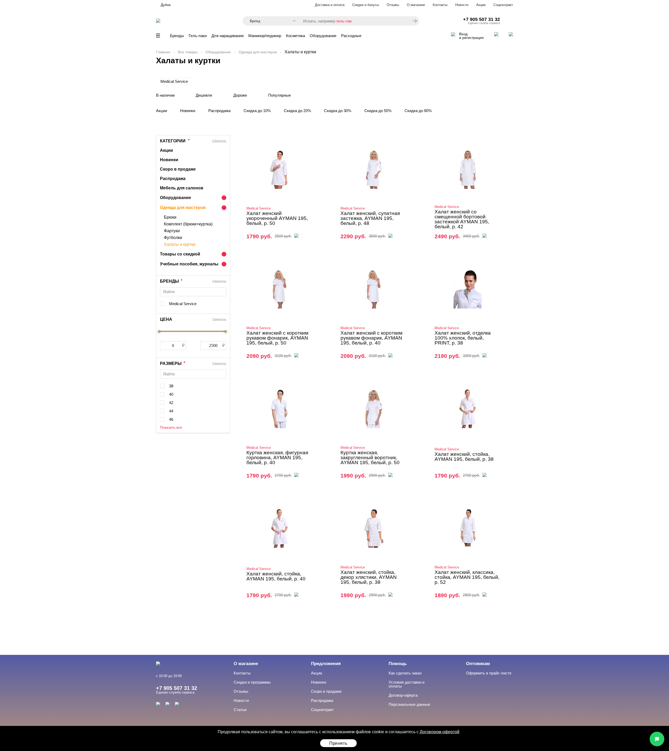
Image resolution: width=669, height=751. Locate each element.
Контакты (440, 5)
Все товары (188, 52)
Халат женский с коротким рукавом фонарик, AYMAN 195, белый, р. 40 (371, 338)
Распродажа (219, 110)
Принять (338, 743)
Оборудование (323, 36)
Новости (461, 5)
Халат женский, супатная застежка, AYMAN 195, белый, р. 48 (370, 218)
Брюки (170, 217)
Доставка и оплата (329, 5)
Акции (481, 5)
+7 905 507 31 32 (481, 19)
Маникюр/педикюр (264, 36)
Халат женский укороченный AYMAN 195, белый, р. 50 (277, 218)
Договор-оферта (403, 695)
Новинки (187, 110)
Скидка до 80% (418, 110)
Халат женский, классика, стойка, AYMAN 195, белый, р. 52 (467, 577)
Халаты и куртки (179, 244)
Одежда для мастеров (258, 52)
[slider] (159, 331)
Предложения (326, 663)
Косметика (295, 36)
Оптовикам (478, 663)
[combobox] (270, 21)
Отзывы (393, 5)
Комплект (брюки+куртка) (188, 224)
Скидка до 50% (377, 110)
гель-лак (344, 21)
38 (171, 386)
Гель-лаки (198, 36)
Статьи (240, 710)
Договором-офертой (439, 732)
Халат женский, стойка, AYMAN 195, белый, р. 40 (275, 576)
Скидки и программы (252, 682)
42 (171, 402)
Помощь (398, 663)
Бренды (177, 36)
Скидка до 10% (257, 110)
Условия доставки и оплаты (406, 684)
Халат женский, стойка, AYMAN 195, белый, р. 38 (464, 456)
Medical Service (174, 81)
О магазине (416, 5)
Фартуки (172, 231)
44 (171, 411)
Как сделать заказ (405, 673)
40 (171, 394)
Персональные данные (409, 704)
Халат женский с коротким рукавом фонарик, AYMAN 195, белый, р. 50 (277, 338)
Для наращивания (227, 36)
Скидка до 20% (297, 110)
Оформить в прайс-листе (488, 673)
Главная (163, 52)
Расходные (351, 36)
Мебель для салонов (181, 188)
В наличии (165, 95)
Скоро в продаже (178, 169)
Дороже (240, 95)
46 (171, 419)
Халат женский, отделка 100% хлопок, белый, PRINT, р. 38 (463, 338)
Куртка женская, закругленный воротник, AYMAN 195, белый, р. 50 (370, 457)
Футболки (173, 238)
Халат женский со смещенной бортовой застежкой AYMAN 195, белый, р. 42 (462, 219)
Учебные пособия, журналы (189, 264)
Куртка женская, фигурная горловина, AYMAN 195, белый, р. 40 (277, 457)
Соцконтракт (503, 5)
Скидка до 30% (337, 110)
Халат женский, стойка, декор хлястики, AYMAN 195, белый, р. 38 (369, 577)
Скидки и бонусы (365, 5)
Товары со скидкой (180, 254)
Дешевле (204, 95)
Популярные (279, 95)
